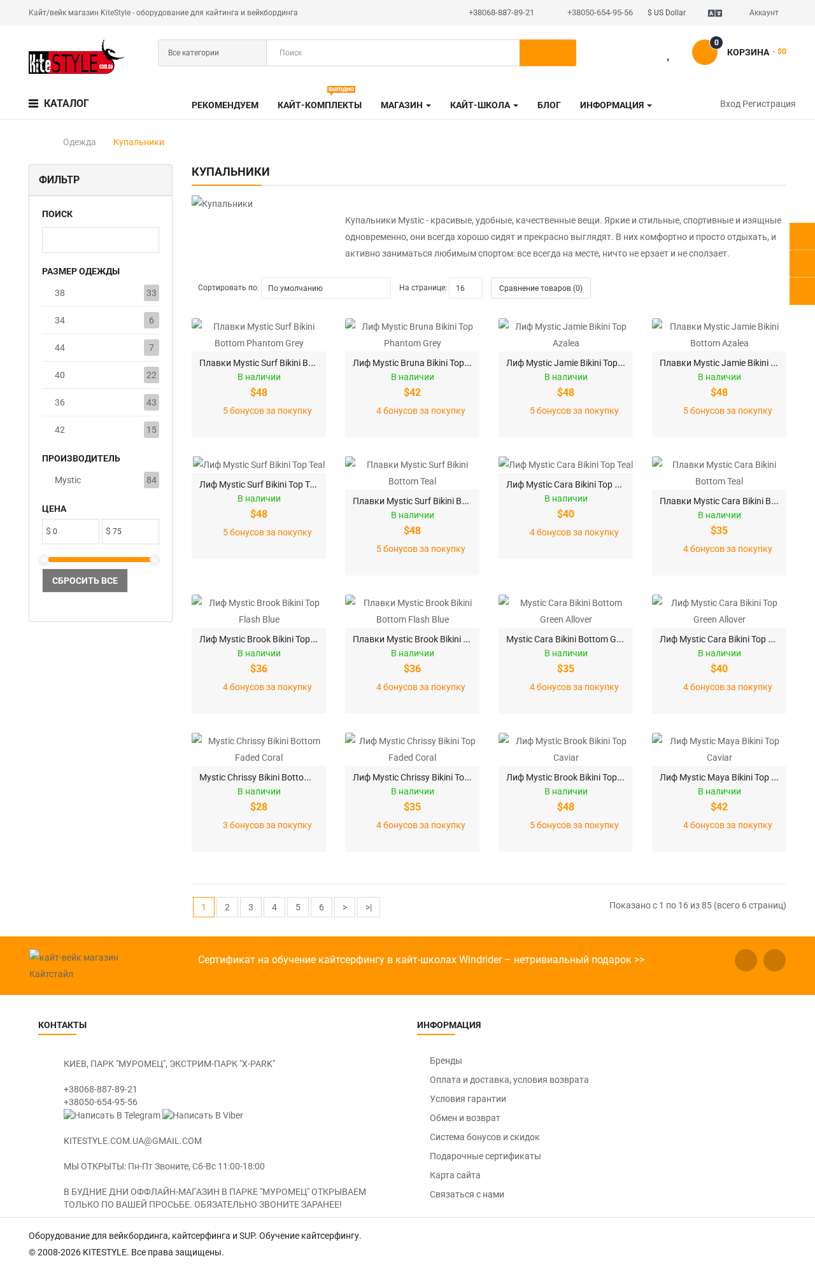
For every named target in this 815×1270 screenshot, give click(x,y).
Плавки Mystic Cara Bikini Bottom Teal (736, 501)
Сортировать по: (228, 287)
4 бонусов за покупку (420, 411)
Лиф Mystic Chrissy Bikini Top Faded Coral (436, 777)
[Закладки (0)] (679, 55)
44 (60, 347)
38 (60, 293)
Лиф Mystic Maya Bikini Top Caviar (728, 777)
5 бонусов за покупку (267, 411)
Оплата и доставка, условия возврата (509, 1080)
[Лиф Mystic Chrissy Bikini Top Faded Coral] (412, 749)
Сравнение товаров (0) (541, 288)
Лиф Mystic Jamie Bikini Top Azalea (576, 363)
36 (60, 402)
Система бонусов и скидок (485, 1137)
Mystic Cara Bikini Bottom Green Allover (584, 639)
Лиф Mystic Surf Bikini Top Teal (260, 484)
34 (60, 320)
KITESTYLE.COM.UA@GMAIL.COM (133, 1141)
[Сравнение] (638, 55)
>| (368, 907)
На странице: (423, 287)
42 (60, 430)
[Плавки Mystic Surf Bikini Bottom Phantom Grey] (259, 334)
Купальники (138, 142)
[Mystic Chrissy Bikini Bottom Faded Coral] (259, 749)
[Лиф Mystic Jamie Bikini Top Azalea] (566, 334)
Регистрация (769, 104)
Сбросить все (85, 580)
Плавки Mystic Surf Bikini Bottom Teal (428, 501)
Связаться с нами (467, 1194)
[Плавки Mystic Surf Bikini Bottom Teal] (412, 473)
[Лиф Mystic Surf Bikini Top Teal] (259, 464)
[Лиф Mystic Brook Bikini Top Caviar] (566, 749)
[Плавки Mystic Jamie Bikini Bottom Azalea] (719, 334)
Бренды (446, 1060)
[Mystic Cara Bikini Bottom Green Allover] (566, 611)
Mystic (68, 480)
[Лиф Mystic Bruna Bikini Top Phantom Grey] (412, 334)
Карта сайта (455, 1175)
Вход (731, 104)
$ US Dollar (669, 12)
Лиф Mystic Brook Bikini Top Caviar (575, 777)
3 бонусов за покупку (267, 825)
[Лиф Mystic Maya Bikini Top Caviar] (719, 749)
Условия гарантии (468, 1099)
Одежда (79, 142)
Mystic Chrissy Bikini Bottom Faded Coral (280, 777)
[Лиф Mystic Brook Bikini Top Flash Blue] (259, 611)
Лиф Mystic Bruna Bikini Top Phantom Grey (438, 363)
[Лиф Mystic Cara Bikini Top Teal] (566, 464)
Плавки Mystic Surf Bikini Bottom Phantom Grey (295, 363)
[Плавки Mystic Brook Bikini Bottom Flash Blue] (412, 611)
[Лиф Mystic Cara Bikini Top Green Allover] (719, 611)
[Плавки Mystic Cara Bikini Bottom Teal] (719, 473)
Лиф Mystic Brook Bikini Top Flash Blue (276, 639)
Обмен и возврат (465, 1118)
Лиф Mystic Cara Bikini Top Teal (568, 484)
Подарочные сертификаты (485, 1156)
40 (60, 375)
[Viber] (202, 1115)
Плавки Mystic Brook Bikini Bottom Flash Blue (444, 639)
